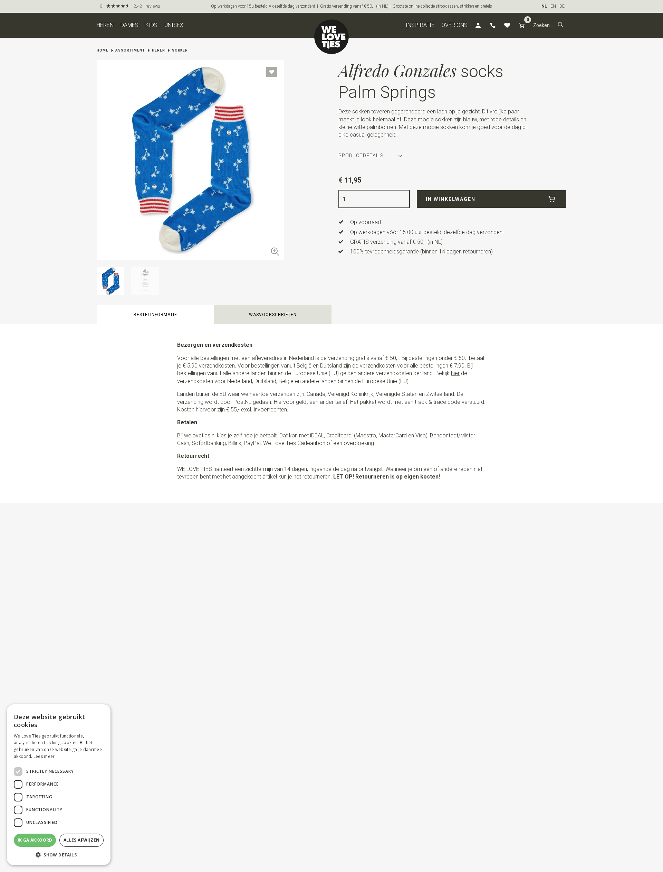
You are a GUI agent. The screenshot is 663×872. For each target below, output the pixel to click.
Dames (129, 25)
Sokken (180, 50)
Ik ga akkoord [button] (35, 840)
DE (562, 6)
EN (553, 6)
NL (544, 6)
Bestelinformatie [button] (155, 314)
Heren (105, 25)
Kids (151, 25)
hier (455, 373)
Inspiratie (420, 25)
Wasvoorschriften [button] (273, 314)
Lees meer (44, 756)
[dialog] (58, 784)
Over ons (454, 25)
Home (102, 50)
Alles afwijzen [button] (82, 840)
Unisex (173, 25)
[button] (560, 25)
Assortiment (130, 50)
